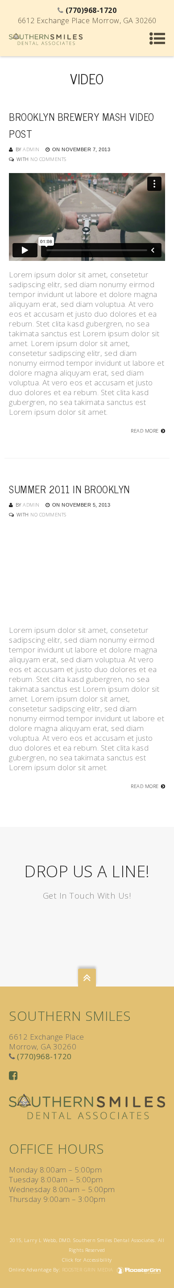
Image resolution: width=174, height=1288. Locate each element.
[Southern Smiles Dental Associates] (46, 38)
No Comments (48, 159)
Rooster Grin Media (88, 1269)
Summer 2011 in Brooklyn (69, 489)
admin (31, 149)
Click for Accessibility (87, 1259)
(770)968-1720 (44, 1056)
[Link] (13, 1075)
